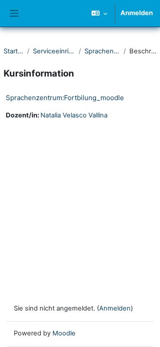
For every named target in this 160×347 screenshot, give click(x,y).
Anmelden (136, 13)
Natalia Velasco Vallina (74, 115)
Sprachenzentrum (102, 51)
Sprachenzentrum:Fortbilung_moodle (65, 97)
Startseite (14, 51)
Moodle (64, 333)
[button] (99, 13)
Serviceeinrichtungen (54, 51)
